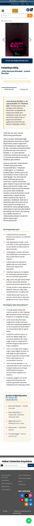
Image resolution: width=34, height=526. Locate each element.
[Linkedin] (31, 500)
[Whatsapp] (26, 500)
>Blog (27, 4)
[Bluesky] (31, 504)
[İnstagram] (31, 496)
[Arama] (30, 15)
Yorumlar (24, 89)
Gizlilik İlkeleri (5, 486)
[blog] (26, 504)
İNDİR (17, 61)
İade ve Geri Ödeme (24, 475)
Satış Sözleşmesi (6, 483)
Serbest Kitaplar (7, 21)
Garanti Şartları (6, 489)
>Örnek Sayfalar (15, 4)
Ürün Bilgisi (9, 89)
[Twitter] (26, 496)
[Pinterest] (22, 500)
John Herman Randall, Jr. (16, 101)
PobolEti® (11, 511)
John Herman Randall (11, 71)
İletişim (20, 481)
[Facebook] (22, 496)
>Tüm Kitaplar (5, 4)
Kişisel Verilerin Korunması (6, 476)
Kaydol (31, 465)
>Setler (22, 4)
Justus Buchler (11, 103)
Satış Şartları (5, 480)
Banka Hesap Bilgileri (24, 478)
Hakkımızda (22, 484)
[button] (4, 40)
